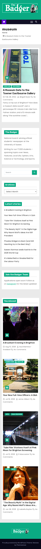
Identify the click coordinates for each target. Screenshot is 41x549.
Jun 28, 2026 (11, 509)
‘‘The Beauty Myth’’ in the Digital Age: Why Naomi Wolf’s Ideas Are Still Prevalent (20, 232)
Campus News (10, 362)
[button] (36, 21)
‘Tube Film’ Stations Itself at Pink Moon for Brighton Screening (19, 449)
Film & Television (17, 414)
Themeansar (21, 545)
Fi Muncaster (24, 454)
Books (13, 469)
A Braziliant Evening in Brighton (17, 210)
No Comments (20, 349)
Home (4, 32)
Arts (7, 414)
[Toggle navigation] (31, 21)
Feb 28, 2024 (11, 97)
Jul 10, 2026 (10, 454)
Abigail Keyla (25, 97)
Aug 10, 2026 (10, 347)
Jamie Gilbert (24, 399)
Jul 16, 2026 (10, 399)
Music (8, 309)
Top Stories (16, 86)
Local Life (7, 86)
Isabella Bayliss (25, 509)
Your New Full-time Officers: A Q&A (19, 215)
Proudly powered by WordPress (14, 543)
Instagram (11, 284)
